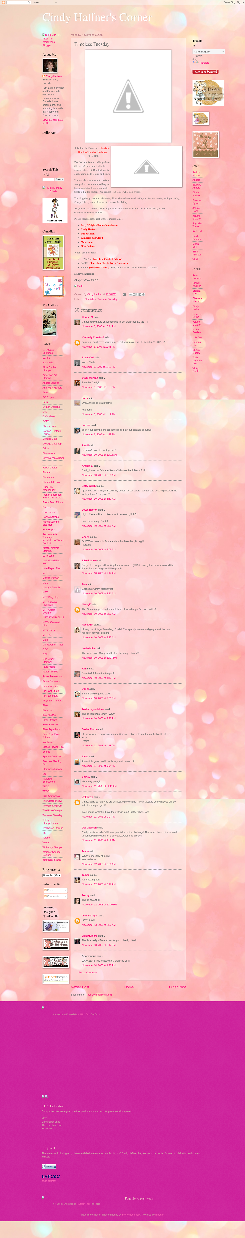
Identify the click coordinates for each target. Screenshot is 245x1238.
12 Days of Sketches (48, 351)
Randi (85, 445)
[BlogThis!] (134, 294)
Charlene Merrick (197, 300)
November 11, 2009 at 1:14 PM (99, 816)
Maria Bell (195, 245)
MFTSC (46, 635)
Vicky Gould (195, 370)
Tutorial (46, 837)
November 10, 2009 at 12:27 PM (99, 657)
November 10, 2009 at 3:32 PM (99, 718)
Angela (196, 180)
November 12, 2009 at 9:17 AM (99, 884)
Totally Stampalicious (50, 822)
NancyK (86, 604)
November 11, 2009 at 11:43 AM (99, 786)
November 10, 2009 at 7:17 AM (99, 573)
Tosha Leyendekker (93, 709)
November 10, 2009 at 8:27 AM (99, 614)
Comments (52, 896)
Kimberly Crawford (93, 337)
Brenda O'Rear (196, 292)
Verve (45, 842)
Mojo (45, 639)
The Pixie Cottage (52, 810)
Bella (45, 402)
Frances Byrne (197, 202)
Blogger (159, 1214)
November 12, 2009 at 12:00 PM (99, 904)
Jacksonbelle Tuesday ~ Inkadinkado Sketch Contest (53, 539)
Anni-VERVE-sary (52, 387)
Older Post (177, 987)
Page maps (48, 666)
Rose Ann (87, 624)
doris (85, 398)
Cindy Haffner (95, 294)
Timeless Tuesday (107, 299)
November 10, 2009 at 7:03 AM (99, 549)
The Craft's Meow (52, 801)
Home (129, 987)
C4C (45, 411)
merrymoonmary (131, 1214)
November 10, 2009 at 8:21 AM (99, 593)
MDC (45, 582)
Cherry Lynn (49, 426)
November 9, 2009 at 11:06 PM (99, 346)
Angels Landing (50, 383)
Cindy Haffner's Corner (97, 16)
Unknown (87, 797)
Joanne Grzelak (196, 217)
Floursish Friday (51, 482)
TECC (45, 786)
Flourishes (90, 299)
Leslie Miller (89, 648)
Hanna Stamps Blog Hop (50, 523)
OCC (45, 649)
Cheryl (86, 537)
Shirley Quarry (196, 351)
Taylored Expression (48, 780)
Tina (84, 584)
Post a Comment (87, 972)
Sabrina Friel (196, 343)
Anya (45, 392)
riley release (49, 715)
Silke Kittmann (197, 253)
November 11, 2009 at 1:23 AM (99, 745)
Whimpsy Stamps (52, 847)
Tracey (86, 895)
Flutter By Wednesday (49, 488)
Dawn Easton (89, 509)
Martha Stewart (50, 578)
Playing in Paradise (52, 700)
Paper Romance (51, 681)
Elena (85, 756)
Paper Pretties (50, 671)
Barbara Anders (196, 186)
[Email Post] (124, 294)
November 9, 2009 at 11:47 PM (99, 434)
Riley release (49, 719)
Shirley (86, 777)
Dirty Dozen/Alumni (53, 458)
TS (44, 832)
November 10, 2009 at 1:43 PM (99, 678)
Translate (204, 62)
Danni (85, 689)
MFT (45, 592)
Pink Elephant (50, 695)
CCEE (46, 421)
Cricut (45, 448)
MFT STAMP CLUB (53, 617)
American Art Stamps (49, 376)
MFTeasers (48, 630)
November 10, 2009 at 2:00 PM (99, 698)
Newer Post (80, 987)
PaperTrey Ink (50, 686)
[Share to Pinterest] (143, 294)
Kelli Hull (197, 231)
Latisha (86, 425)
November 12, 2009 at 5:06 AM (99, 864)
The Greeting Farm (52, 805)
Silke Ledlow (89, 560)
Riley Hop (47, 710)
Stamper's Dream (52, 769)
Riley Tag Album (51, 729)
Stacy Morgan (90, 378)
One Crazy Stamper (48, 660)
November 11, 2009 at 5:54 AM (99, 766)
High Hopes (48, 529)
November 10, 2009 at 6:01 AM (99, 475)
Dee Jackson (89, 827)
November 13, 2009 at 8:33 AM (99, 925)
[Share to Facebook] (140, 294)
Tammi (86, 875)
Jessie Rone (196, 209)
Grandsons (48, 512)
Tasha (85, 851)
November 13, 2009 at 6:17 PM (99, 945)
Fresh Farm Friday (52, 502)
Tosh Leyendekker (197, 360)
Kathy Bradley (196, 331)
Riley (45, 705)
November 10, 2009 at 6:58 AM (99, 526)
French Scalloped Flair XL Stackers (52, 496)
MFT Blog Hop (50, 597)
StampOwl (88, 357)
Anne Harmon (196, 277)
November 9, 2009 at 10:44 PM (99, 326)
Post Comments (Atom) (99, 994)
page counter (49, 1181)
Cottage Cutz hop (52, 443)
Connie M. (88, 317)
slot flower (48, 742)
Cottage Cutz (49, 438)
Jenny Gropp (89, 915)
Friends (46, 507)
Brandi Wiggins (196, 284)
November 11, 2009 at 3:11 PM (98, 840)
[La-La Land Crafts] (208, 104)
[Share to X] (137, 294)
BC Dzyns (48, 397)
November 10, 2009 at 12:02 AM (99, 454)
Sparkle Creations (52, 756)
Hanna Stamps (50, 517)
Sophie (46, 751)
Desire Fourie (90, 729)
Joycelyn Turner (197, 225)
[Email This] (130, 294)
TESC (45, 791)
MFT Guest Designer (48, 611)
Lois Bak (197, 337)
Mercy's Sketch (51, 587)
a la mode (47, 362)
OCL (45, 654)
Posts (50, 890)
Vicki (195, 259)
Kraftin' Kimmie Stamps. (50, 549)
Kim (84, 668)
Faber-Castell (49, 467)
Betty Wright (89, 486)
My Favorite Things (53, 644)
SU (44, 774)
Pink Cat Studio (50, 691)
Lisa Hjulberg (89, 935)
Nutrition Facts (84, 1014)
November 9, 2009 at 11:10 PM (99, 367)
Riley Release (50, 724)
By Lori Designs (51, 407)
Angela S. (87, 465)
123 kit (46, 357)
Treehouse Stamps (52, 828)
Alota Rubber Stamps (49, 369)
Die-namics (48, 453)
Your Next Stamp (51, 859)
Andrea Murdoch (197, 174)
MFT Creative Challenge (50, 603)
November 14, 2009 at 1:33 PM (99, 965)
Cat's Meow (49, 416)
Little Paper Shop (51, 568)
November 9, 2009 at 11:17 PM (99, 414)
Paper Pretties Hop (52, 676)
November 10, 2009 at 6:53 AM (99, 498)
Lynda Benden (196, 237)
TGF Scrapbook (51, 796)
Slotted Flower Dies (53, 747)
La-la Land (48, 555)
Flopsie (46, 472)
